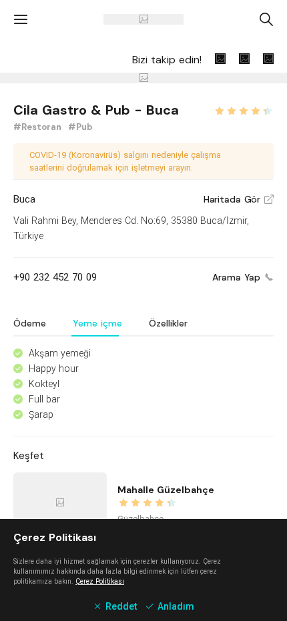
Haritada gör (239, 199)
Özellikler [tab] (168, 323)
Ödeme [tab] (29, 323)
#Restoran (38, 127)
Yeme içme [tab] (97, 323)
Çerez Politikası (99, 581)
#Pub (80, 127)
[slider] (244, 109)
